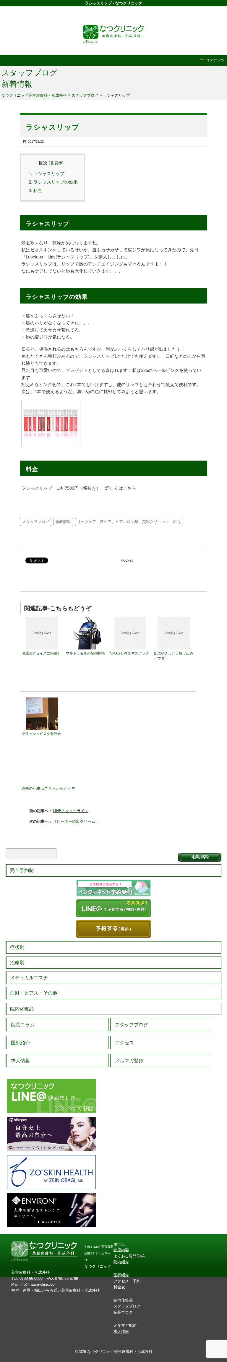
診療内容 (121, 1250)
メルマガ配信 (125, 1325)
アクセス (124, 1042)
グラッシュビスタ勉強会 (41, 734)
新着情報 (16, 84)
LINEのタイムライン (70, 811)
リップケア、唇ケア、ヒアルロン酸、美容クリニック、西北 (129, 522)
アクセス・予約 (127, 1281)
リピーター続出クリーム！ (76, 821)
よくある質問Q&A (129, 1256)
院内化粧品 (22, 1008)
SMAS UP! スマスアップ (129, 653)
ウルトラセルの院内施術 (85, 653)
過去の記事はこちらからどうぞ (48, 788)
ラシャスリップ (46, 173)
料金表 (119, 1287)
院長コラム (23, 1024)
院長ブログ (123, 1312)
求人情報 (20, 1060)
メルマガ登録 (129, 1060)
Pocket (127, 560)
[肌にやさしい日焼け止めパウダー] (174, 619)
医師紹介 (20, 1042)
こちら (129, 488)
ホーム (119, 1244)
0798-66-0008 (31, 1278)
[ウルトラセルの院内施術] (86, 619)
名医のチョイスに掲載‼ (40, 653)
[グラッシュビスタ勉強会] (42, 700)
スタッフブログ (29, 73)
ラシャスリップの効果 (53, 181)
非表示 (56, 163)
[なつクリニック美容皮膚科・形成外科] (113, 33)
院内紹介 (121, 1262)
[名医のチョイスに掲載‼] (42, 619)
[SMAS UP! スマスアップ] (130, 619)
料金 (35, 190)
